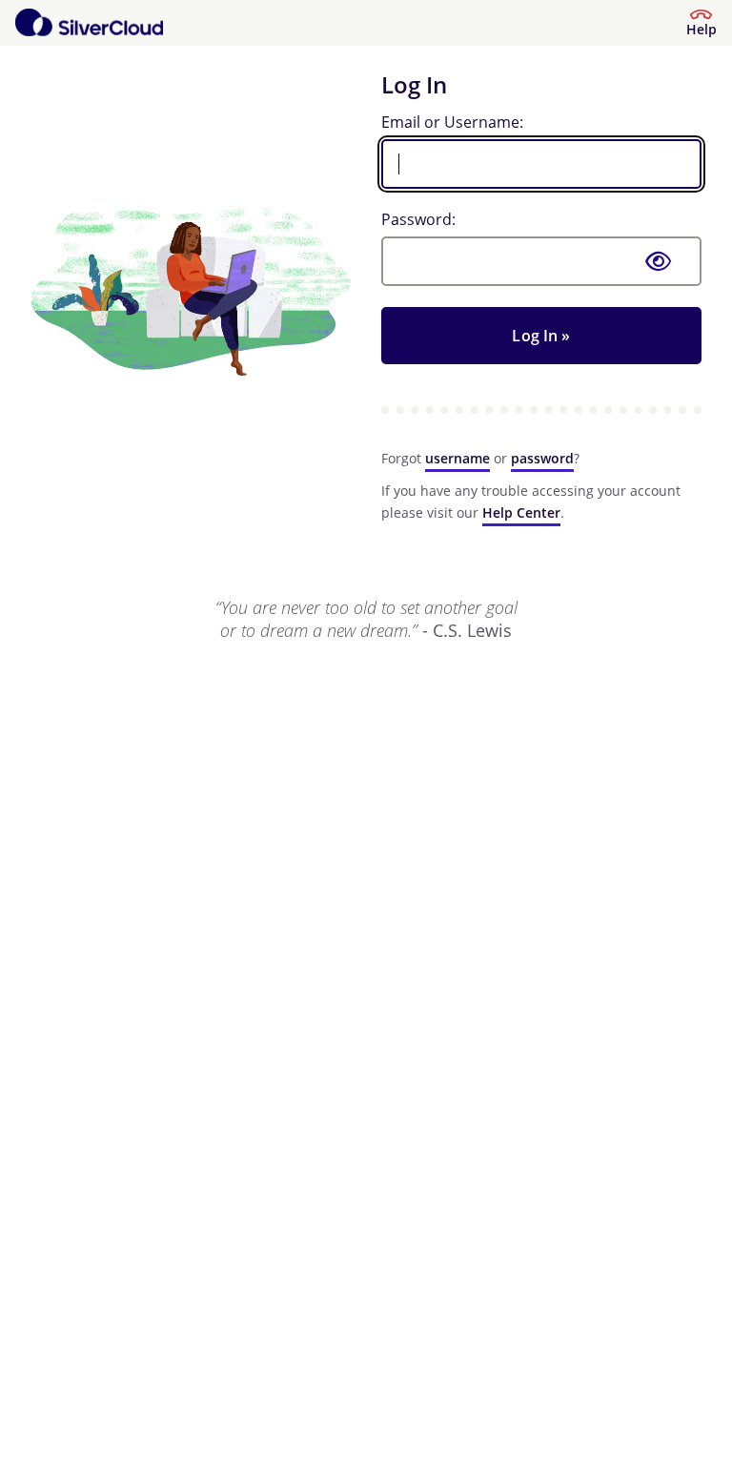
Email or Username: (452, 122)
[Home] (89, 23)
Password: (418, 219)
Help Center (521, 512)
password (542, 458)
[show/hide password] (658, 261)
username (457, 458)
